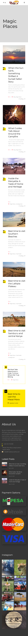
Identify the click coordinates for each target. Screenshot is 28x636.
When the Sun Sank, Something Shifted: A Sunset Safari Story (17, 465)
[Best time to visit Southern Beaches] (14, 219)
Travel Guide (18, 253)
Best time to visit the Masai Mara (14, 397)
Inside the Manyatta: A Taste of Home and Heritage (17, 480)
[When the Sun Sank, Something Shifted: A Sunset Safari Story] (14, 54)
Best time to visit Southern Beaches (16, 234)
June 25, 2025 (12, 476)
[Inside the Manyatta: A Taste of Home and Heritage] (14, 166)
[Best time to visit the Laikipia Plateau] (14, 269)
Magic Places (18, 97)
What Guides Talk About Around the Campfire (15, 473)
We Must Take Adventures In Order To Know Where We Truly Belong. (13, 373)
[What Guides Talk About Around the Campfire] (14, 114)
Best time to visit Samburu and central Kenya (16, 333)
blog (14, 97)
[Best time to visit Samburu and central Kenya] (14, 319)
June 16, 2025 (12, 484)
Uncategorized (19, 204)
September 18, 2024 (13, 403)
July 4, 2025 (11, 468)
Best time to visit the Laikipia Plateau (16, 284)
